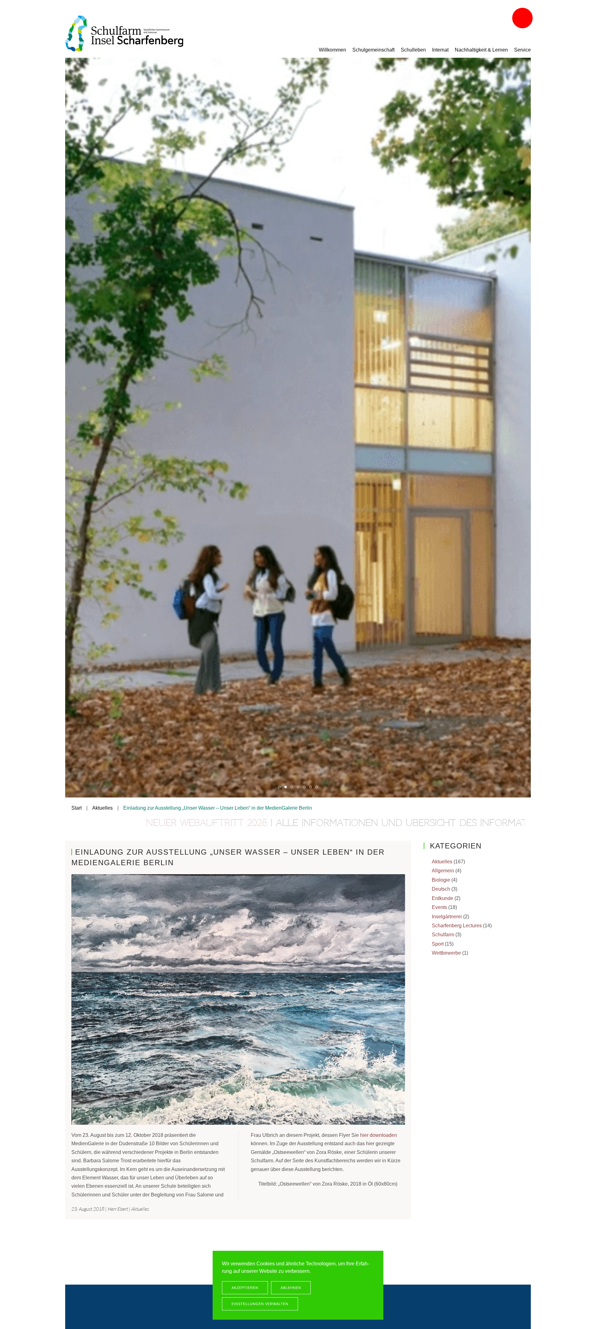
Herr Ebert (118, 1209)
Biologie (441, 880)
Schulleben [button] (413, 49)
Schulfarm (443, 934)
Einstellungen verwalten (260, 1304)
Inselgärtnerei (447, 916)
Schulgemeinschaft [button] (373, 49)
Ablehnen (291, 1288)
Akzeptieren (245, 1288)
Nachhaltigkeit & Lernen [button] (481, 49)
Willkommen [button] (332, 49)
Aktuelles (140, 1209)
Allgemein (443, 870)
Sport (438, 944)
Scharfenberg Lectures (457, 925)
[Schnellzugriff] (523, 18)
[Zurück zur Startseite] (124, 34)
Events (439, 907)
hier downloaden (378, 1135)
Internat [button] (440, 49)
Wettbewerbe (446, 953)
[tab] (279, 787)
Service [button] (522, 49)
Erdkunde (442, 898)
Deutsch (441, 889)
